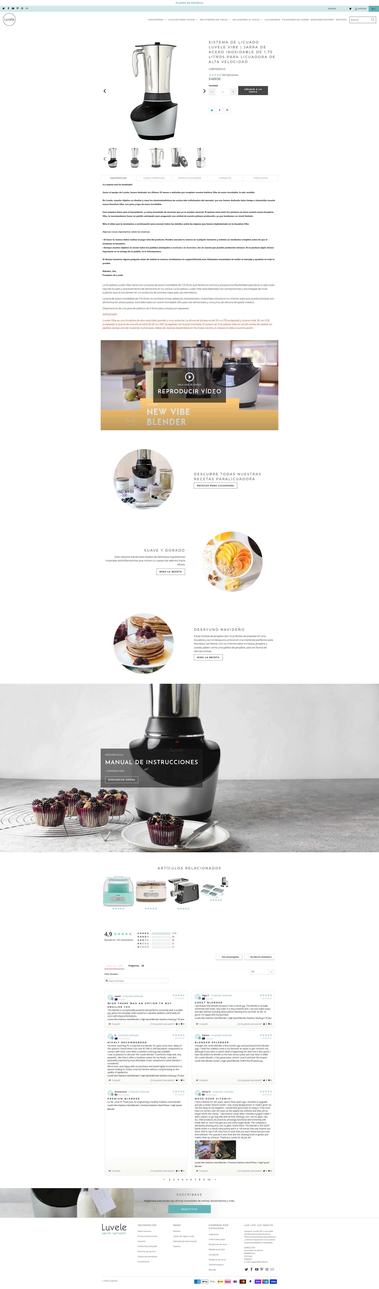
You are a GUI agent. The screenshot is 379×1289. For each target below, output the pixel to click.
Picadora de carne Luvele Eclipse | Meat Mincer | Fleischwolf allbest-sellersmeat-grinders (183, 893)
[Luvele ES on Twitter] (3, 9)
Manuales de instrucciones (185, 1241)
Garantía (141, 1241)
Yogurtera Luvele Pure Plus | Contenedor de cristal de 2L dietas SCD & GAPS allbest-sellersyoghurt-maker (118, 893)
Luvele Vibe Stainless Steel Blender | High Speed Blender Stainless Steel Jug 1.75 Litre (145, 1019)
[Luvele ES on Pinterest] (17, 9)
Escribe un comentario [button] (261, 956)
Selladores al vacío (217, 1249)
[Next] (204, 91)
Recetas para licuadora (215, 485)
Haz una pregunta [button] (230, 956)
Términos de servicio (147, 1251)
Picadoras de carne (217, 1259)
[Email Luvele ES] (26, 9)
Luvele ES (113, 1281)
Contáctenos (143, 1261)
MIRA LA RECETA (170, 571)
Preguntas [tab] (134, 965)
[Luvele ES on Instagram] (22, 9)
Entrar (362, 9)
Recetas (176, 1231)
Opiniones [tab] (111, 965)
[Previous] (105, 91)
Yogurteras (214, 1234)
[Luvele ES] (9, 20)
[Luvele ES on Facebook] (8, 9)
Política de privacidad (147, 1246)
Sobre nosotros (144, 1231)
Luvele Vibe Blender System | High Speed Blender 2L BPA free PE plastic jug (228, 1060)
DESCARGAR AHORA (121, 779)
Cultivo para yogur (217, 1239)
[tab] (118, 178)
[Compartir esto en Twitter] (212, 110)
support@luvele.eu (259, 1262)
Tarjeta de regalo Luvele (183, 1236)
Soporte (176, 1246)
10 (209, 1179)
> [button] (215, 1179)
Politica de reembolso (147, 1256)
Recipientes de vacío (218, 1244)
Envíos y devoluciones (147, 1236)
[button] (157, 20)
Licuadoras (214, 1254)
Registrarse (189, 1209)
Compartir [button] (116, 1024)
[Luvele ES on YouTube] (13, 9)
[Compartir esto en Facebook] (219, 110)
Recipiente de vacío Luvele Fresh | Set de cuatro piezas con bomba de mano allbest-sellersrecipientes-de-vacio (216, 889)
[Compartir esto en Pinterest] (227, 110)
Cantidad (213, 85)
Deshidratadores (216, 1265)
